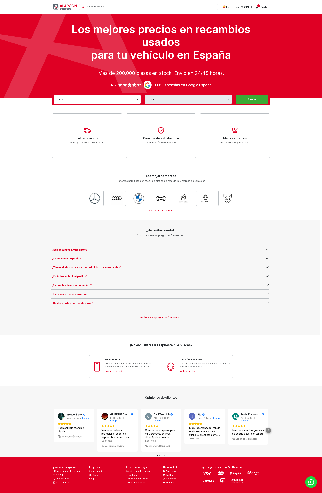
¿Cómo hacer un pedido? (67, 258)
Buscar (252, 99)
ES (227, 6)
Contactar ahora (188, 370)
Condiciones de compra (138, 471)
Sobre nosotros (97, 471)
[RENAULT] (205, 198)
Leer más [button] (106, 440)
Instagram (170, 478)
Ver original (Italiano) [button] (115, 446)
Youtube (169, 482)
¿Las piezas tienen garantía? (69, 294)
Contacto (94, 475)
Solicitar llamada (114, 370)
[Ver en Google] (61, 416)
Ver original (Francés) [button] (159, 446)
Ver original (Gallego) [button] (71, 436)
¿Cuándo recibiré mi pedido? (69, 276)
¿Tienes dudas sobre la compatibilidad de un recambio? (86, 267)
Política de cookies (136, 482)
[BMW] (139, 198)
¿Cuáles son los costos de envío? (72, 303)
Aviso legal (131, 475)
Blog (91, 478)
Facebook (170, 471)
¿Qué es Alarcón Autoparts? (69, 249)
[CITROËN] (183, 198)
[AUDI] (117, 198)
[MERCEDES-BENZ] (95, 198)
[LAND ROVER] (161, 198)
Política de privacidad (137, 478)
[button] (53, 430)
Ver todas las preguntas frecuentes (160, 317)
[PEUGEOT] (227, 198)
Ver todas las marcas (161, 210)
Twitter (169, 475)
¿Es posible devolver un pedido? (71, 285)
